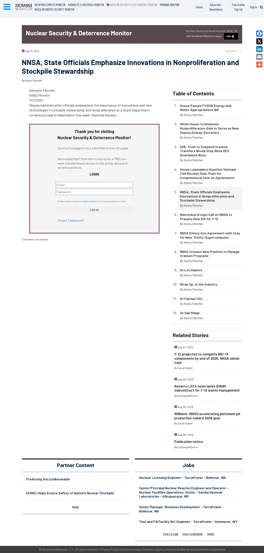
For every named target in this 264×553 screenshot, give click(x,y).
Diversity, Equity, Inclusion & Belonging (167, 549)
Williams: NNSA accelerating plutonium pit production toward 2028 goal (207, 416)
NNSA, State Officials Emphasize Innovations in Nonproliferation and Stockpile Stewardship (207, 196)
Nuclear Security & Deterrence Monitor (133, 5)
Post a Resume (193, 534)
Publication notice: (189, 441)
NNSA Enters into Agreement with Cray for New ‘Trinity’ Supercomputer (210, 235)
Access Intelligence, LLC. (58, 549)
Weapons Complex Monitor (50, 5)
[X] (259, 41)
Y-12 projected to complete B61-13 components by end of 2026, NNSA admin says (206, 358)
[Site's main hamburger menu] (7, 7)
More (75, 507)
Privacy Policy (109, 549)
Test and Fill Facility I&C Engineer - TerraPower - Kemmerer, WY (188, 521)
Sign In (253, 7)
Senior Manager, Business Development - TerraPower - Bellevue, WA (181, 509)
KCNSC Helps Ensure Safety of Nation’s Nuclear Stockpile (70, 493)
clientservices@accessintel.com (87, 201)
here (90, 159)
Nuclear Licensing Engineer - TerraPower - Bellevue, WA (182, 477)
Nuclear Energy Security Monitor (54, 9)
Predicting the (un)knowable (48, 479)
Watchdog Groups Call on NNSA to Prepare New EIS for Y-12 (206, 216)
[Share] (259, 64)
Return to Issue (212, 36)
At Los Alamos (191, 270)
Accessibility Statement (209, 549)
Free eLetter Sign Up (238, 7)
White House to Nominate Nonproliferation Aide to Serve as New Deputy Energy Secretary (209, 128)
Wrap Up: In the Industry (198, 284)
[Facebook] (259, 33)
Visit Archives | (195, 36)
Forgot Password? (71, 220)
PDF (229, 36)
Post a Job (170, 534)
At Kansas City (191, 298)
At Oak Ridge (190, 313)
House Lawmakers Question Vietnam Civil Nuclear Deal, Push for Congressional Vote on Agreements (208, 173)
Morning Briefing (169, 5)
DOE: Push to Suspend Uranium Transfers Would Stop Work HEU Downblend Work (204, 151)
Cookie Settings (130, 549)
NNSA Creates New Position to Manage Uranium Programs (209, 253)
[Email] (259, 57)
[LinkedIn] (259, 49)
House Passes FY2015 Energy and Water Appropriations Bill (205, 107)
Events (199, 7)
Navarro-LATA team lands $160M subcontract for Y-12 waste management (207, 388)
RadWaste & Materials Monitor (86, 5)
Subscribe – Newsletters (216, 7)
